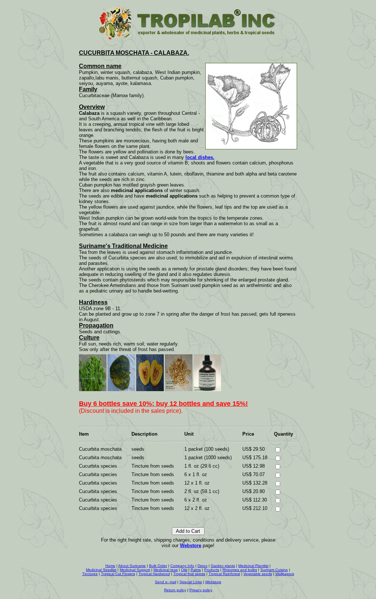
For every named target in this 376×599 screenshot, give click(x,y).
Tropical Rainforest (224, 574)
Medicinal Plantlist (253, 566)
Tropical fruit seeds (189, 574)
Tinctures (90, 574)
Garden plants (223, 566)
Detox (202, 566)
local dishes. (199, 157)
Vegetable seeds (257, 574)
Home (110, 566)
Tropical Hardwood (154, 574)
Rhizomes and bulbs (240, 570)
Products (211, 570)
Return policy (175, 590)
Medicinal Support (135, 570)
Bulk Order (158, 566)
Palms (196, 570)
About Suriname (132, 566)
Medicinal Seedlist (101, 570)
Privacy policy (200, 590)
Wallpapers (284, 574)
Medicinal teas (165, 570)
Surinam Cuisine (274, 570)
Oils (184, 570)
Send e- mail (165, 582)
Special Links (191, 582)
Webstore (190, 545)
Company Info (182, 566)
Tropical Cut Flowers (118, 574)
